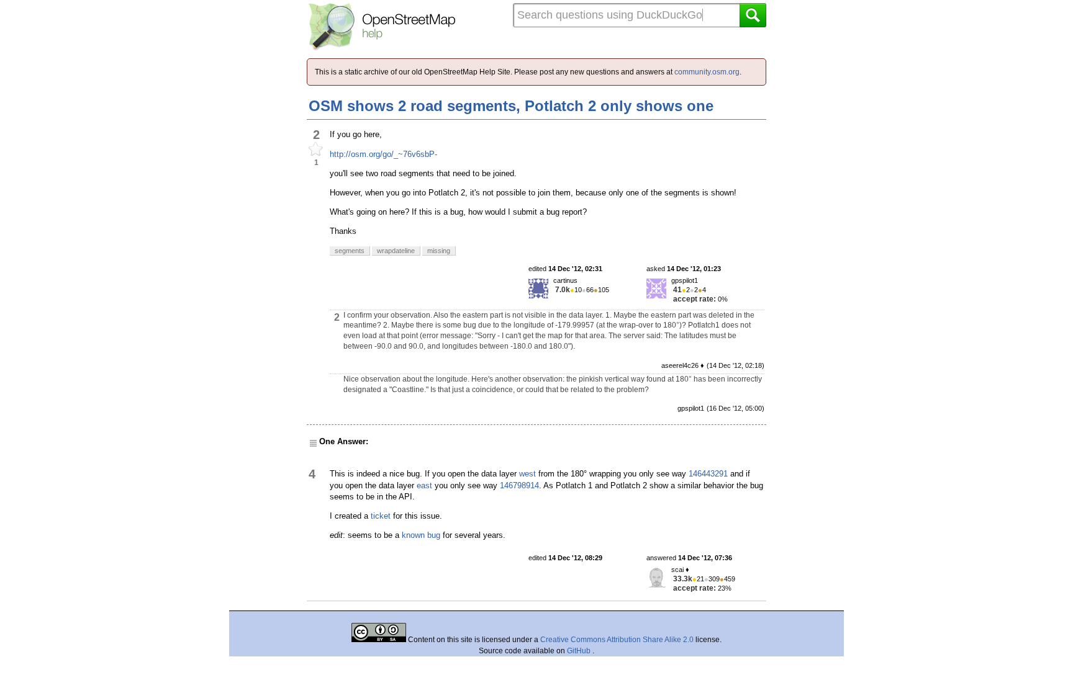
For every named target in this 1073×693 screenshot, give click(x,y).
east (424, 485)
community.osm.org (707, 72)
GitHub (579, 650)
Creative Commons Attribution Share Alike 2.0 (617, 639)
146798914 (519, 485)
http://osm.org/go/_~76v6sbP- (383, 154)
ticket (381, 516)
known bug (421, 535)
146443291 (708, 473)
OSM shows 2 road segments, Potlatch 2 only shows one (511, 105)
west (527, 473)
